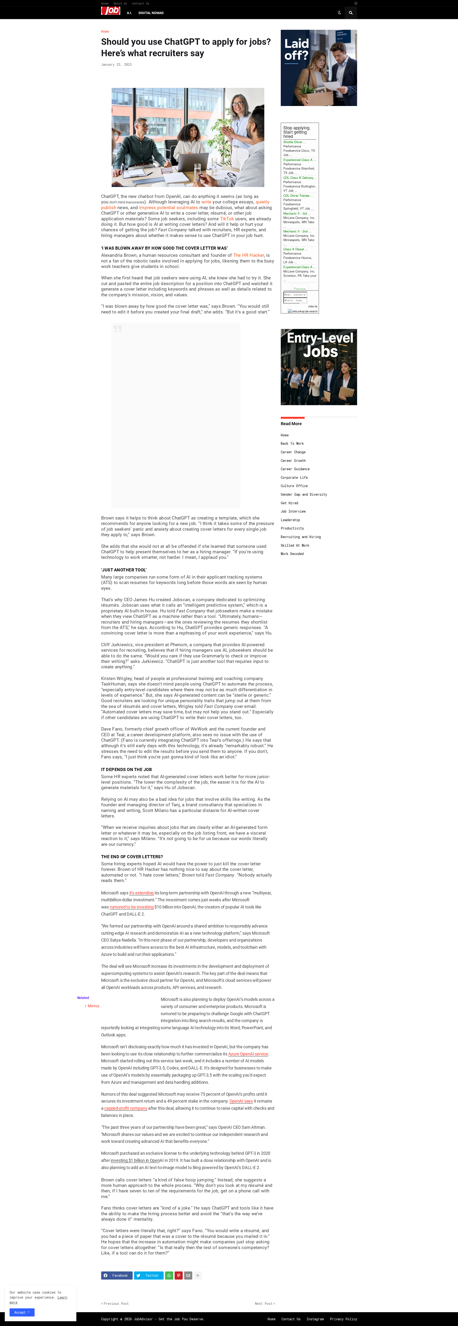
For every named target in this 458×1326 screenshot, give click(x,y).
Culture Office (294, 486)
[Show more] (198, 1275)
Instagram (315, 1319)
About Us (120, 3)
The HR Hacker (248, 255)
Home (105, 3)
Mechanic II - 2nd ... (297, 231)
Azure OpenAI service (248, 1053)
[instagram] (355, 3)
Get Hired (289, 503)
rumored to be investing (132, 906)
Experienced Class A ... (299, 159)
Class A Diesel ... (295, 249)
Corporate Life (294, 477)
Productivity (292, 528)
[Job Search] (302, 310)
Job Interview (293, 511)
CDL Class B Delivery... (299, 177)
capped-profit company (125, 1108)
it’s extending (141, 892)
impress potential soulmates (168, 207)
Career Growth (293, 460)
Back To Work (292, 443)
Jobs (311, 306)
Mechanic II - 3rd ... (297, 213)
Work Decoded (292, 553)
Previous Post (116, 1303)
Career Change (293, 452)
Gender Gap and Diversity (304, 494)
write (206, 202)
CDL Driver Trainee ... (298, 195)
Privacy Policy (343, 1319)
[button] (339, 13)
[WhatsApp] (169, 1275)
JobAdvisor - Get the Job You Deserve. (169, 1319)
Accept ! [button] (22, 1312)
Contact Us (140, 3)
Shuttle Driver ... (294, 142)
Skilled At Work (295, 545)
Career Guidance (295, 469)
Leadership (290, 520)
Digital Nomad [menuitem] (151, 13)
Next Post (263, 1303)
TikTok (227, 219)
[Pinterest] (179, 1275)
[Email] (188, 1275)
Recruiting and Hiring (301, 536)
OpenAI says (241, 1101)
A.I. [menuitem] (129, 13)
